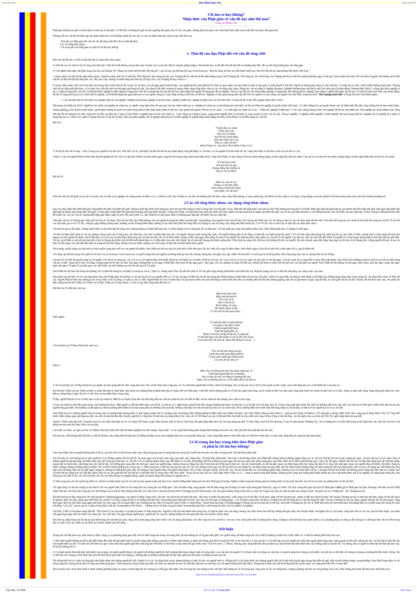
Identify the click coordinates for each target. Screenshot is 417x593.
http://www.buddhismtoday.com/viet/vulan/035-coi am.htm (226, 574)
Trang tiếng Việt (408, 2)
